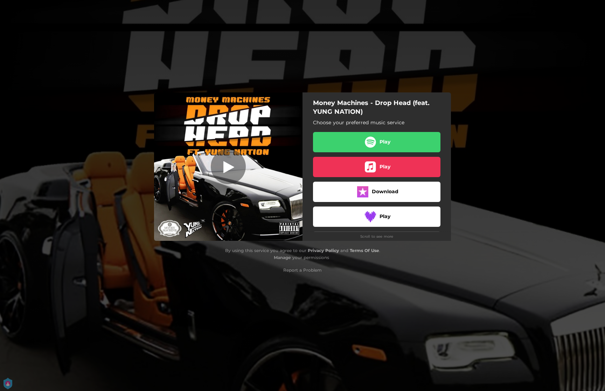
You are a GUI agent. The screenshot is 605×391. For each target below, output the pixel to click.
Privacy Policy (323, 250)
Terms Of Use (364, 250)
